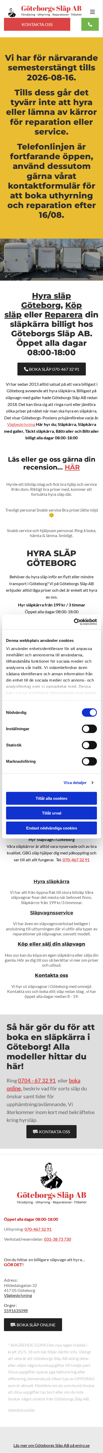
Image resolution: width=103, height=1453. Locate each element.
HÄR (72, 467)
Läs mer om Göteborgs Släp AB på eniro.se (51, 1445)
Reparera (64, 315)
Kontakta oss (51, 975)
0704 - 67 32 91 (37, 1080)
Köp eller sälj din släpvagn (51, 944)
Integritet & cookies (21, 1410)
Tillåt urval (51, 813)
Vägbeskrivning (21, 424)
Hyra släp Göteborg (46, 300)
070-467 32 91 (76, 859)
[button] (90, 12)
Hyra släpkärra (51, 881)
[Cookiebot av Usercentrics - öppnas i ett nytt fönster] (74, 622)
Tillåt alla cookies (51, 798)
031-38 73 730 (57, 1238)
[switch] (89, 728)
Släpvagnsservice (51, 913)
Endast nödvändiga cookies (51, 828)
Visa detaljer (75, 782)
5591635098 (16, 1310)
